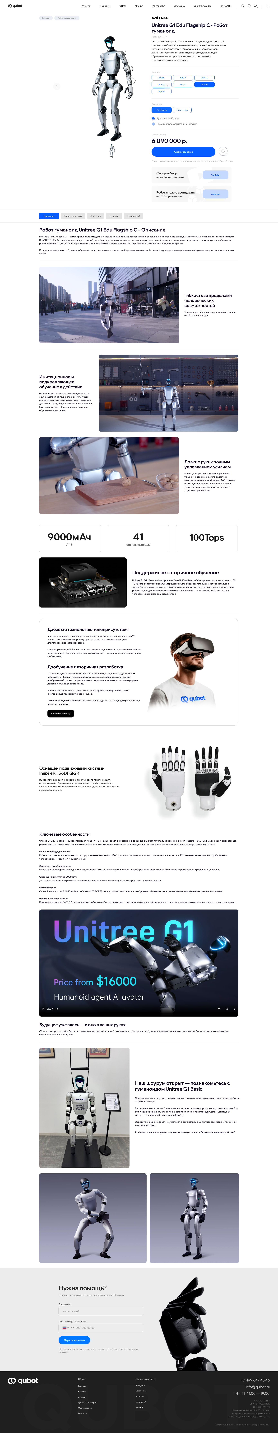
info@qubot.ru (258, 1387)
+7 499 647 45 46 (255, 1380)
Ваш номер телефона (72, 1321)
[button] (268, 6)
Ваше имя (65, 1304)
